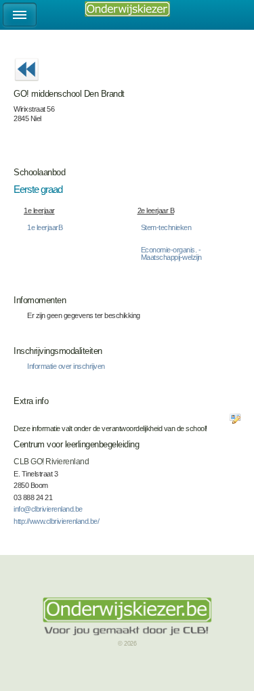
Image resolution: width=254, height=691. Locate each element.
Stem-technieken (166, 227)
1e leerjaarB (44, 227)
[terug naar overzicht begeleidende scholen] (26, 85)
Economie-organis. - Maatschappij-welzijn (171, 253)
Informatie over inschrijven (66, 366)
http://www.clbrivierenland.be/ (56, 521)
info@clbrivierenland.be (48, 509)
